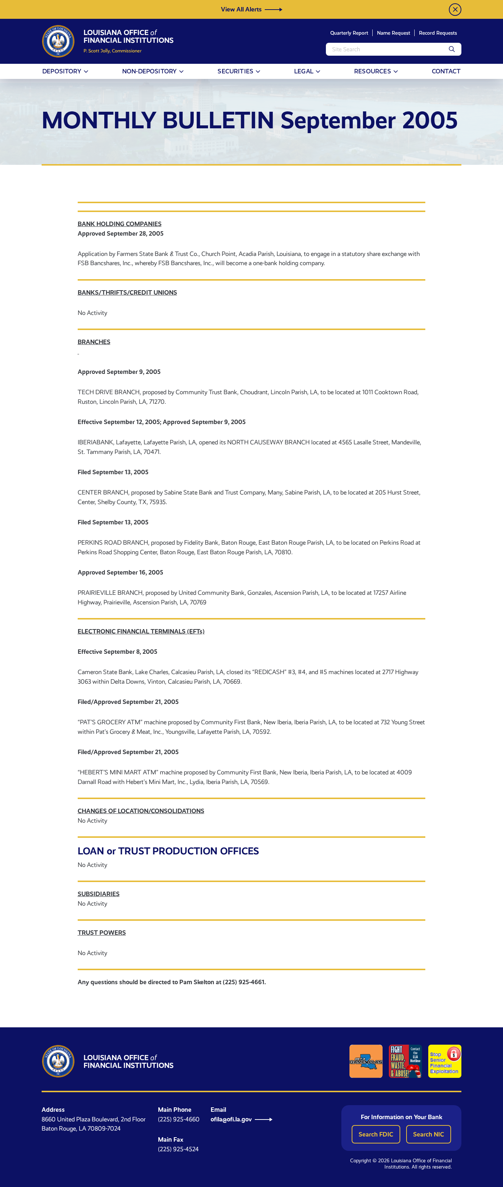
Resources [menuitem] (372, 71)
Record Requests (438, 33)
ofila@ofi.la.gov (231, 1119)
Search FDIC (376, 1134)
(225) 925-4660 (179, 1119)
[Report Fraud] (405, 1061)
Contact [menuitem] (446, 71)
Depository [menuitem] (61, 71)
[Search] (451, 49)
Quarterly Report (349, 33)
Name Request (393, 33)
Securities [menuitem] (235, 71)
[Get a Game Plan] (366, 1061)
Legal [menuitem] (303, 71)
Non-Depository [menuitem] (149, 71)
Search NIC (428, 1134)
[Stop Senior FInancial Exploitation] (444, 1061)
